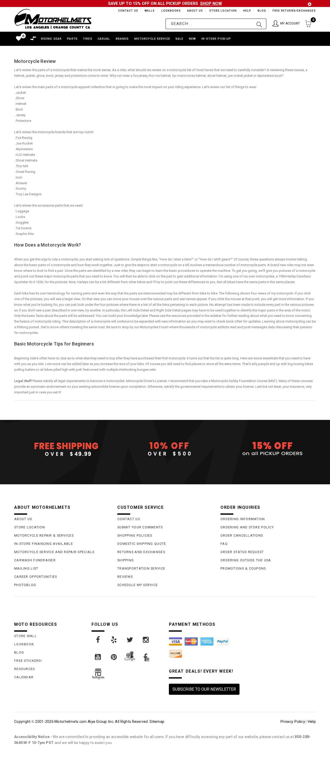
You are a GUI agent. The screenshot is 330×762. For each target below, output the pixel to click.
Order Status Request (242, 552)
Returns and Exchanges (141, 552)
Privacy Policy (292, 721)
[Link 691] (114, 657)
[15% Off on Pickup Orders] (268, 449)
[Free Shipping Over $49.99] (62, 449)
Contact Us (125, 10)
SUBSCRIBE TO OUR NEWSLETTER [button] (204, 689)
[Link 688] (130, 640)
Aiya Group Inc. (101, 721)
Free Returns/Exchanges (294, 10)
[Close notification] (310, 4)
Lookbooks (169, 10)
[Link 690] (98, 657)
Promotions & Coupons (243, 568)
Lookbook (24, 644)
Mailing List (26, 568)
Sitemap (157, 721)
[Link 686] (98, 640)
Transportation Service (141, 568)
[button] (286, 24)
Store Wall (25, 636)
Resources (24, 669)
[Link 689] (146, 640)
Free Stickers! (28, 661)
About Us (194, 10)
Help (247, 10)
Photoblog (25, 585)
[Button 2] (259, 24)
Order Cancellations (241, 535)
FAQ (224, 544)
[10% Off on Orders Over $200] (165, 449)
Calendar (24, 677)
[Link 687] (114, 640)
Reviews (125, 577)
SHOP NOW (211, 3)
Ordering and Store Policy (247, 527)
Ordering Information (242, 519)
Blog (261, 10)
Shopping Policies (134, 535)
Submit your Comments (140, 527)
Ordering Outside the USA (245, 560)
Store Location (222, 10)
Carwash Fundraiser (35, 560)
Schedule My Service (137, 585)
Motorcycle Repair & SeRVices (44, 535)
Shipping (125, 560)
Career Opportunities (35, 577)
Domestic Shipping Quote (141, 544)
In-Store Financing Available (43, 544)
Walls (148, 10)
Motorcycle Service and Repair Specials (54, 552)
